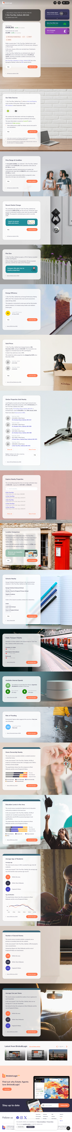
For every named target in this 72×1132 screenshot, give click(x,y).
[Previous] (57, 1046)
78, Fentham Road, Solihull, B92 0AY (22, 409)
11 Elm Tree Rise (10, 496)
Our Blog (44, 1118)
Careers (61, 1116)
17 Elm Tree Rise (10, 503)
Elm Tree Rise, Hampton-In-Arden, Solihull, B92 (18, 60)
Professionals (45, 1116)
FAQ (52, 1114)
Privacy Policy (50, 1122)
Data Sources (54, 1118)
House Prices (38, 1114)
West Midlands (18, 3)
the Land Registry (32, 101)
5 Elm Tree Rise (10, 492)
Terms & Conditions (41, 1122)
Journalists (38, 1118)
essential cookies (26, 1124)
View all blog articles (34, 1046)
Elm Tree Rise (32, 3)
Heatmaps (45, 1114)
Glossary (53, 1116)
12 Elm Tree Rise (10, 507)
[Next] (66, 1046)
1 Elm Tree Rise (10, 500)
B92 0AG (37, 3)
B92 (27, 3)
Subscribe (64, 1105)
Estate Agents (38, 1116)
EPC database (9, 105)
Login (61, 1118)
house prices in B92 (20, 413)
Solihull (23, 3)
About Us (61, 1114)
